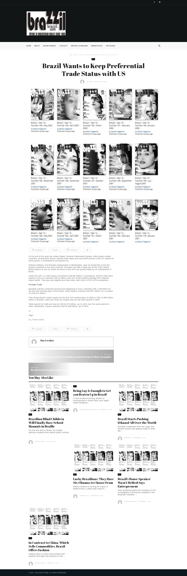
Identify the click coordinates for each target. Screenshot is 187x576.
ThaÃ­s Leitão (93, 82)
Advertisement (49, 46)
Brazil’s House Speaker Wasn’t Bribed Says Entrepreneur (134, 482)
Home (28, 46)
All (71, 55)
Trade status (38, 320)
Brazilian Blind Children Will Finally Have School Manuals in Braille (46, 422)
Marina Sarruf (40, 563)
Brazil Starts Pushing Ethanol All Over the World (137, 421)
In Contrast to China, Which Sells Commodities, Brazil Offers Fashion (49, 546)
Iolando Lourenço (130, 501)
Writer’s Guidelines (79, 46)
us (30, 320)
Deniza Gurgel (40, 441)
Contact (63, 46)
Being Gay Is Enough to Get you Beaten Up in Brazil (92, 392)
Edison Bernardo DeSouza (89, 409)
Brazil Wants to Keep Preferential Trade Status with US (96, 55)
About (37, 46)
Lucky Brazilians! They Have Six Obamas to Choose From (93, 481)
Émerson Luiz (84, 495)
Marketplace (96, 46)
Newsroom (128, 438)
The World (110, 46)
